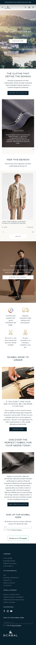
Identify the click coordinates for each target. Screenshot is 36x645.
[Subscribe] (30, 526)
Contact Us (7, 580)
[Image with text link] (18, 383)
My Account (7, 585)
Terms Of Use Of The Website (13, 597)
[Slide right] (33, 149)
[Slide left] (2, 149)
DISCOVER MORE (18, 41)
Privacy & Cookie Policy (11, 594)
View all (18, 236)
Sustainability (8, 566)
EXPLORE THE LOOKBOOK (18, 277)
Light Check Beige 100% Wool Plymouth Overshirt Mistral (14, 222)
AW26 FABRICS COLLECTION (18, 504)
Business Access (9, 560)
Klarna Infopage (9, 602)
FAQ (4, 575)
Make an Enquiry (9, 582)
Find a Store (7, 558)
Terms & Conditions (17, 529)
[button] (25, 7)
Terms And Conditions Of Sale (13, 599)
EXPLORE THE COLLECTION (18, 93)
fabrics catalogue (10, 563)
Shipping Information (11, 577)
